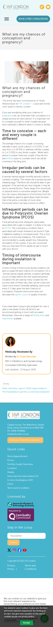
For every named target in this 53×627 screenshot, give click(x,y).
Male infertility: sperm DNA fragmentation (24, 387)
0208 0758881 (18, 429)
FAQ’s (10, 482)
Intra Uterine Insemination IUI (22, 474)
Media (10, 470)
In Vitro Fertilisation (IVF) (20, 478)
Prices (10, 458)
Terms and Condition (18, 486)
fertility (9, 158)
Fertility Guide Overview (20, 462)
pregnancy (7, 115)
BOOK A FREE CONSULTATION (33, 19)
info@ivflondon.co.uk (17, 432)
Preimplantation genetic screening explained (25, 390)
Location (12, 466)
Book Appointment (17, 454)
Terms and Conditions (30, 565)
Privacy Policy (11, 565)
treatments (7, 317)
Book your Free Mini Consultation (25, 438)
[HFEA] (20, 502)
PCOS (7, 227)
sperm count (21, 294)
